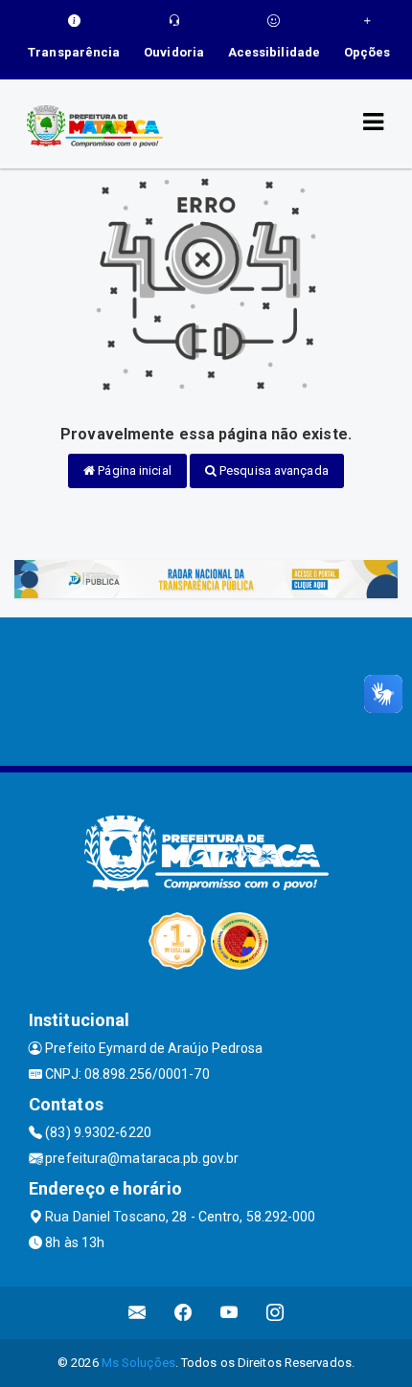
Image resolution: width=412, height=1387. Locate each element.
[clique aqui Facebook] (183, 1313)
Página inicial (133, 470)
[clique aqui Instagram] (275, 1313)
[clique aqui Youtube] (229, 1313)
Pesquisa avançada (273, 470)
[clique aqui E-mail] (137, 1313)
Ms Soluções (138, 1362)
